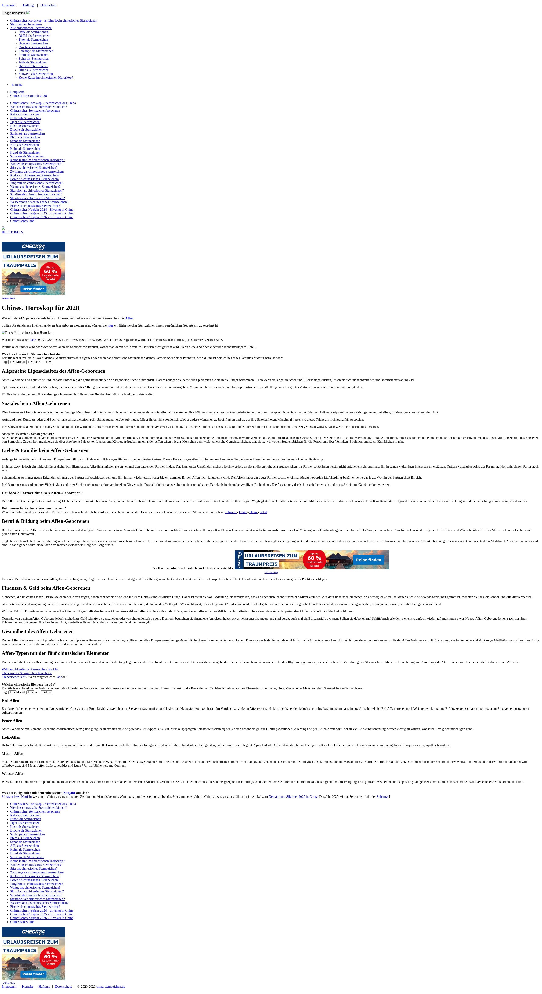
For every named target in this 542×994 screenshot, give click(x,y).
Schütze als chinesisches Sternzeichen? (36, 194)
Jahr (33, 340)
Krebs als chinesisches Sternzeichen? (34, 175)
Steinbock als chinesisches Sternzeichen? (37, 198)
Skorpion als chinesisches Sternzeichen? (37, 190)
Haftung (28, 5)
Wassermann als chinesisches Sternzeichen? (39, 202)
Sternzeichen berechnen (26, 24)
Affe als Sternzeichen (33, 62)
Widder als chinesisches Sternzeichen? (35, 164)
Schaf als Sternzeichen (34, 58)
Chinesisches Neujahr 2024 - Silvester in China (41, 209)
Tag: (5, 362)
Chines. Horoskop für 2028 (28, 95)
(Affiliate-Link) (8, 298)
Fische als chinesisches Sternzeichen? (35, 205)
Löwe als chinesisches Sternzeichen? (34, 179)
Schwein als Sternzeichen (36, 74)
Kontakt (27, 986)
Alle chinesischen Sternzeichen (31, 28)
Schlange (383, 796)
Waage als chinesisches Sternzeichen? (35, 186)
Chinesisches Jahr (22, 221)
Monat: (21, 362)
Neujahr (69, 793)
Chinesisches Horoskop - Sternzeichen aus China (43, 103)
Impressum (9, 5)
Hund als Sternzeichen (34, 70)
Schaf (263, 512)
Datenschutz (48, 5)
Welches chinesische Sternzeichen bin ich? (38, 106)
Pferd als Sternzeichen (33, 54)
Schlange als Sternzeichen (36, 51)
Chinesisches (11, 677)
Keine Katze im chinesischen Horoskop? (46, 77)
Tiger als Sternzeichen (33, 39)
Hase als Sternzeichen (33, 43)
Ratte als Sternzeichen (33, 32)
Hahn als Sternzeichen (33, 66)
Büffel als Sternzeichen (34, 35)
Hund (243, 512)
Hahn (253, 512)
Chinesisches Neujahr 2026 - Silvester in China (41, 217)
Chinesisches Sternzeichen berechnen (35, 110)
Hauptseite (17, 92)
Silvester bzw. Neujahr (17, 796)
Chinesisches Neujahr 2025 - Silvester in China (41, 213)
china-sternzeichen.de (110, 986)
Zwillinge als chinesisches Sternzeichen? (37, 171)
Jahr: (37, 362)
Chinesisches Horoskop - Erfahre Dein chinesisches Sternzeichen (53, 20)
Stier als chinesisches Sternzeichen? (34, 167)
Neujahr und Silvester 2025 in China (293, 796)
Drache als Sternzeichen (35, 47)
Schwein (231, 512)
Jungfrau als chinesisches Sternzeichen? (36, 183)
